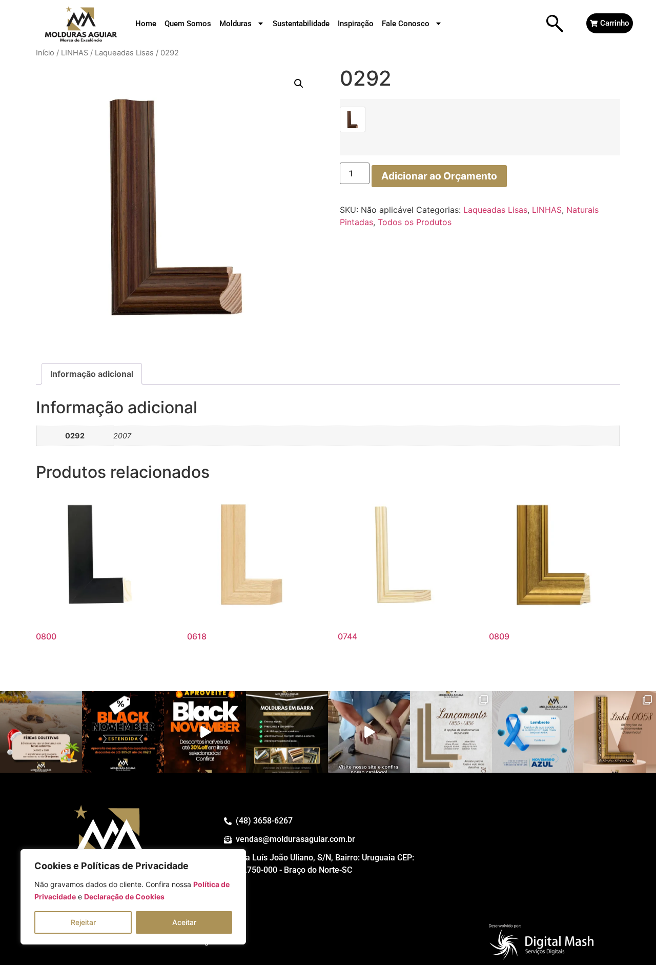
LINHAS (74, 52)
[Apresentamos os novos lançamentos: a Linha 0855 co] (451, 732)
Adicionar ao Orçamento (439, 176)
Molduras (235, 23)
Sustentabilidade (301, 23)
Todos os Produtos (415, 222)
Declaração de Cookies (124, 896)
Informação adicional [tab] (91, 374)
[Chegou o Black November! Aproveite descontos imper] (205, 732)
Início (45, 52)
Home (145, 23)
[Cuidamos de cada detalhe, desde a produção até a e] (369, 732)
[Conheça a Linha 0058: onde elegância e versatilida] (615, 732)
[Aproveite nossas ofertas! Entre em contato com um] (123, 732)
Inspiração (356, 23)
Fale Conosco (405, 23)
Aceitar (184, 922)
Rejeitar (83, 922)
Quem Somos (188, 23)
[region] (133, 896)
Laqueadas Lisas (124, 52)
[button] (299, 83)
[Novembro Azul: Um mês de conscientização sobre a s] (533, 732)
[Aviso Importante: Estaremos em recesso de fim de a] (41, 732)
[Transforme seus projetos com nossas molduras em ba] (287, 732)
